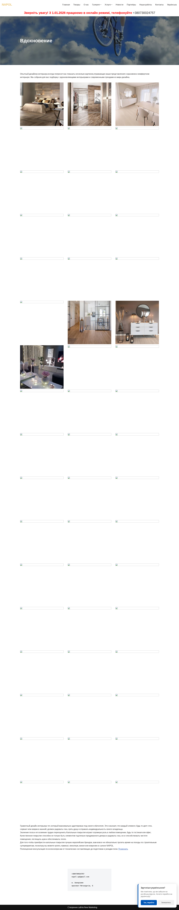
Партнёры (131, 5)
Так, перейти (149, 902)
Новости (119, 5)
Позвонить (123, 849)
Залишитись (166, 902)
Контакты (159, 5)
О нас (86, 5)
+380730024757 (144, 12)
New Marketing (90, 907)
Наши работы (145, 5)
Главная (66, 5)
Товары (76, 5)
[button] (100, 4)
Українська (172, 5)
